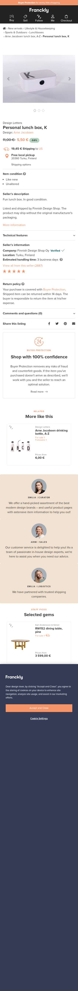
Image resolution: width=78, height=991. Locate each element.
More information (14, 225)
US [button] (41, 149)
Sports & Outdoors (16, 32)
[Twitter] (56, 323)
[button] (8, 79)
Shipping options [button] (21, 164)
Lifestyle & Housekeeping (40, 28)
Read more (37, 391)
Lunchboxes (36, 32)
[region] (39, 827)
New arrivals (15, 28)
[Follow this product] (11, 427)
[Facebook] (49, 323)
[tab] (39, 235)
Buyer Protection (54, 289)
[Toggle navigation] (12, 17)
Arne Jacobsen (24, 132)
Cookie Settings (39, 718)
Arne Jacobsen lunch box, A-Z (23, 36)
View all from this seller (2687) (23, 266)
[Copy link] (73, 323)
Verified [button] (55, 250)
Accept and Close (39, 708)
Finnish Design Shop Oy (33, 250)
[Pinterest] (65, 323)
